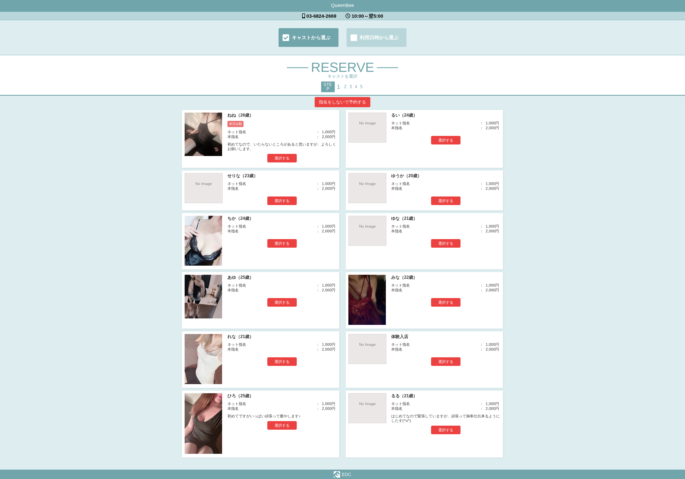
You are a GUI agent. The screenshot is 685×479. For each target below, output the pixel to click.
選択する (282, 158)
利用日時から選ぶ (379, 37)
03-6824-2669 (321, 16)
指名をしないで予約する (342, 102)
